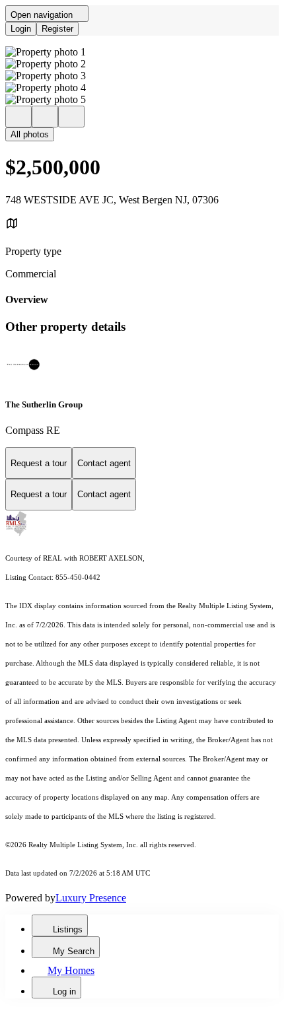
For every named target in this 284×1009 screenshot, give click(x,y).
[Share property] (71, 116)
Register (57, 29)
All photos (30, 134)
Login (21, 29)
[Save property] (45, 116)
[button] (142, 52)
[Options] (18, 116)
